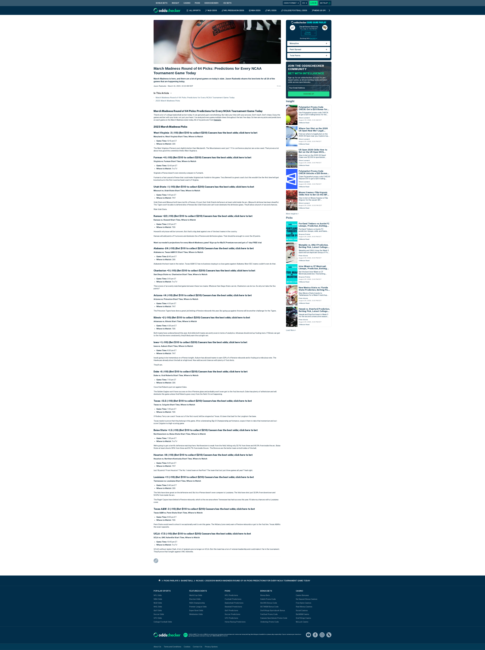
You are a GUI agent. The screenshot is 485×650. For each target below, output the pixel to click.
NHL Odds (158, 607)
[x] (328, 635)
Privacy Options (211, 647)
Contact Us (197, 647)
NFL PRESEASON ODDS (234, 10)
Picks (289, 217)
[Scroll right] (329, 10)
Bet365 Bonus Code (268, 603)
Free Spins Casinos (303, 603)
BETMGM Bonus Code (269, 607)
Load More (290, 330)
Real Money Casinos (304, 607)
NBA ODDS (256, 10)
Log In (313, 3)
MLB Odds (158, 603)
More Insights (291, 214)
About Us (157, 647)
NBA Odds (158, 599)
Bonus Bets (265, 595)
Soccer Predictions (232, 614)
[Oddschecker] (167, 635)
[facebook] (315, 635)
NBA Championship (197, 603)
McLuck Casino (302, 622)
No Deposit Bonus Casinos (306, 599)
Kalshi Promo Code (268, 599)
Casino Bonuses (302, 595)
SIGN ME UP (308, 94)
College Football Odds (163, 622)
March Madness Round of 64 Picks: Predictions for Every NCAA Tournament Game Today (195, 97)
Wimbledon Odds (196, 614)
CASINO (187, 3)
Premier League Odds (198, 607)
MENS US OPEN (320, 10)
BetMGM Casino (302, 614)
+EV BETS (227, 3)
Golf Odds (158, 610)
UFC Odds (158, 618)
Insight (290, 101)
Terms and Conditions (172, 647)
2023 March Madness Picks (168, 101)
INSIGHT (175, 3)
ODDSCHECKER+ (211, 3)
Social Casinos (302, 610)
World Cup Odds (195, 595)
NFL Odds (158, 595)
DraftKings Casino (303, 618)
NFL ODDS (272, 10)
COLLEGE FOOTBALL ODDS (295, 10)
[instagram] (322, 635)
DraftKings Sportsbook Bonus (272, 610)
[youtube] (308, 635)
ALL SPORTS (195, 10)
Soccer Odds (159, 614)
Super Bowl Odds (196, 610)
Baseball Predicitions (233, 607)
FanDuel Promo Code (269, 614)
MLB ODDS (212, 10)
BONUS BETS (161, 3)
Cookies (187, 647)
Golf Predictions (231, 610)
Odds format (291, 3)
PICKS (197, 3)
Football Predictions (233, 599)
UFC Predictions (231, 618)
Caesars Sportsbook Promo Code (273, 618)
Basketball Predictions (234, 603)
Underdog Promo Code (269, 622)
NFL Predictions (231, 595)
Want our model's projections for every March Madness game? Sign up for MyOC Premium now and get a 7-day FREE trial (208, 243)
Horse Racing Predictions (235, 622)
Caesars (217, 120)
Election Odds (195, 599)
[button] (325, 3)
